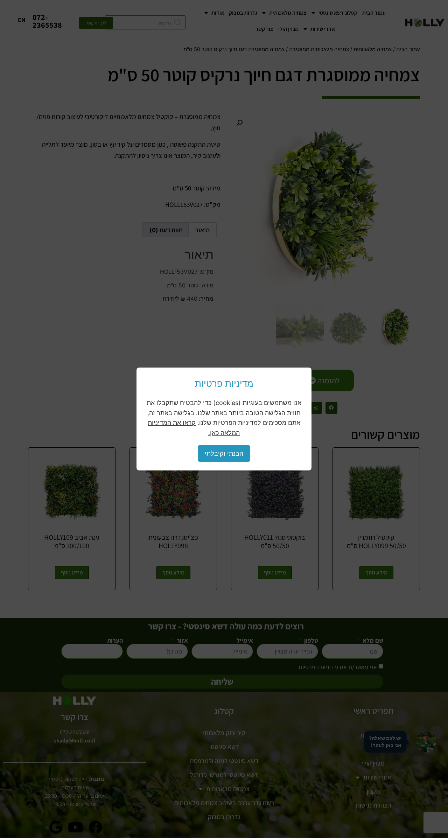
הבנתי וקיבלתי (224, 453)
